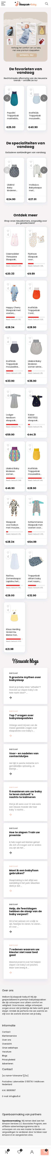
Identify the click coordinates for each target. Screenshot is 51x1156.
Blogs (4, 1055)
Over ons (6, 1039)
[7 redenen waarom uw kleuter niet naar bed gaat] (25, 959)
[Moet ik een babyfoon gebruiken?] (25, 879)
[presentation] (7, 98)
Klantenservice (9, 1035)
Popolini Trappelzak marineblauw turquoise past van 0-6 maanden (14, 119)
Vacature (6, 1051)
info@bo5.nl (14, 1096)
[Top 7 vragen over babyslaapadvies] (25, 724)
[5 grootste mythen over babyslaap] (25, 686)
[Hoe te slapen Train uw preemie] (25, 841)
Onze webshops (10, 1047)
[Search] (46, 4)
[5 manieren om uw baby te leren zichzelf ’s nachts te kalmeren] (25, 801)
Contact (6, 1031)
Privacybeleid (8, 1059)
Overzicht (7, 1043)
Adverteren (7, 1063)
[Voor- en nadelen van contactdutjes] (25, 762)
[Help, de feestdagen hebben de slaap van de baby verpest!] (25, 918)
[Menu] (3, 4)
